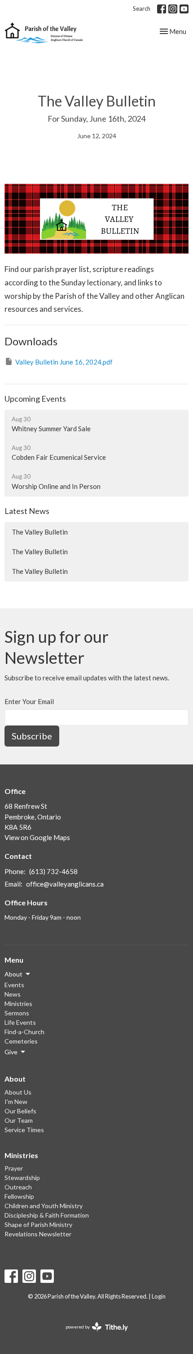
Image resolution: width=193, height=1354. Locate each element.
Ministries (18, 1003)
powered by (92, 1334)
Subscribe (32, 735)
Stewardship (22, 1177)
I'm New (15, 1101)
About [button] (13, 974)
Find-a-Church (24, 1032)
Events (14, 985)
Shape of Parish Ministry (38, 1224)
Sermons (16, 1013)
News (12, 994)
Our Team (18, 1120)
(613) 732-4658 (53, 871)
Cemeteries (21, 1041)
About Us (17, 1092)
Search (141, 8)
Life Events (20, 1022)
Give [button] (11, 1052)
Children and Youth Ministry (43, 1206)
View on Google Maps (37, 837)
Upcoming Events (35, 398)
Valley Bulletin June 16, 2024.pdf (64, 362)
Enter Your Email (29, 701)
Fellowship (19, 1196)
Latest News (26, 511)
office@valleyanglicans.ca (65, 884)
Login (159, 1296)
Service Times (24, 1129)
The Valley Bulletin (40, 532)
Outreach (18, 1187)
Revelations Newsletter (37, 1234)
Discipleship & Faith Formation (46, 1215)
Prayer (13, 1168)
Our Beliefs (20, 1111)
